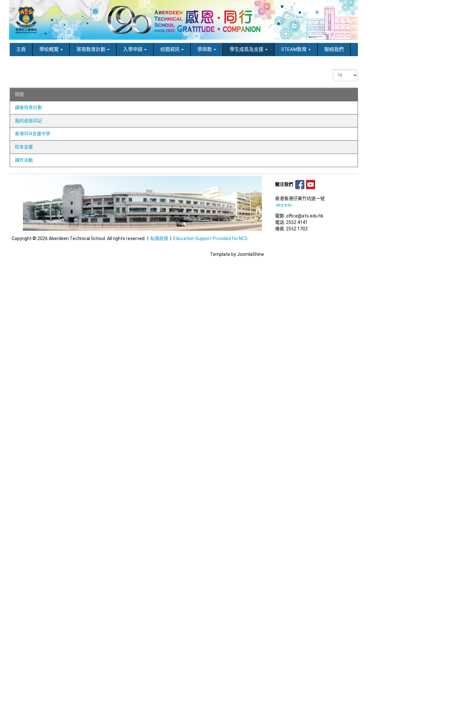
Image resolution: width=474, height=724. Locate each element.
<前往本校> (284, 205)
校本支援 (24, 146)
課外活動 (24, 160)
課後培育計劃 (28, 107)
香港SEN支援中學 (32, 133)
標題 (19, 94)
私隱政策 (159, 238)
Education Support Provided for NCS (210, 238)
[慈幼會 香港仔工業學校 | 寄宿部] (183, 20)
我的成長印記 (28, 120)
